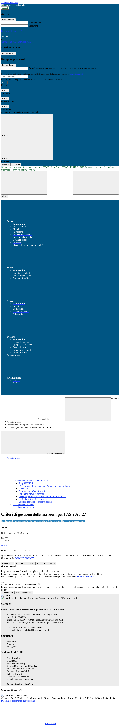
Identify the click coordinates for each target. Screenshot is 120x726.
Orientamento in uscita (23, 507)
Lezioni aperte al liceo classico (33, 499)
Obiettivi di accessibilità (18, 671)
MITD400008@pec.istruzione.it (39, 622)
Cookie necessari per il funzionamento (19, 584)
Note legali (12, 660)
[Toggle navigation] (24, 183)
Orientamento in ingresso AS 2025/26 (24, 424)
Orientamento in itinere (23, 504)
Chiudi (5, 90)
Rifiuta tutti (25, 563)
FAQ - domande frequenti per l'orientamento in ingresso (44, 486)
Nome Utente (35, 22)
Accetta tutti (46, 563)
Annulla (5, 164)
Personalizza (7, 563)
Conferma (16, 164)
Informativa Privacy (16, 663)
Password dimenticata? (11, 31)
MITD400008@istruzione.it (38, 619)
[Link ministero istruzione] (14, 5)
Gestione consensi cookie (18, 676)
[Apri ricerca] (96, 183)
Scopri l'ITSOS (26, 483)
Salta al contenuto (9, 2)
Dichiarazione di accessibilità (20, 668)
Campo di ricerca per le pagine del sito (19, 419)
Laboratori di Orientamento (31, 494)
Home (114, 398)
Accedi (5, 8)
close (4, 196)
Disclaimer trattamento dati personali (18, 701)
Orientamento (13, 422)
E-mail (32, 68)
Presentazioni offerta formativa (33, 491)
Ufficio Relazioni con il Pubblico (22, 666)
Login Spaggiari (76, 74)
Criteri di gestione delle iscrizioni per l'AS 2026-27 (42, 496)
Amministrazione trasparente (20, 679)
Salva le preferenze (24, 593)
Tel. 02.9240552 (18, 617)
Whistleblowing (14, 674)
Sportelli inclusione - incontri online (35, 502)
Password (33, 26)
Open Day (23, 488)
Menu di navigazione (55, 453)
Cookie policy (13, 658)
